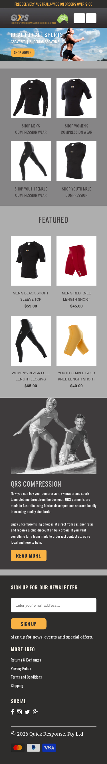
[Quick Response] (33, 18)
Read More (28, 555)
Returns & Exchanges (26, 660)
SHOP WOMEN (22, 52)
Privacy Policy (21, 668)
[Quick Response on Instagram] (21, 712)
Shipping (17, 685)
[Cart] (91, 18)
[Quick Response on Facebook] (14, 712)
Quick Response (47, 734)
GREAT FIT (18, 41)
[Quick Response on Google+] (37, 712)
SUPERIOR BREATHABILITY (48, 41)
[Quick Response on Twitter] (29, 712)
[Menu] (79, 18)
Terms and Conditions (26, 677)
